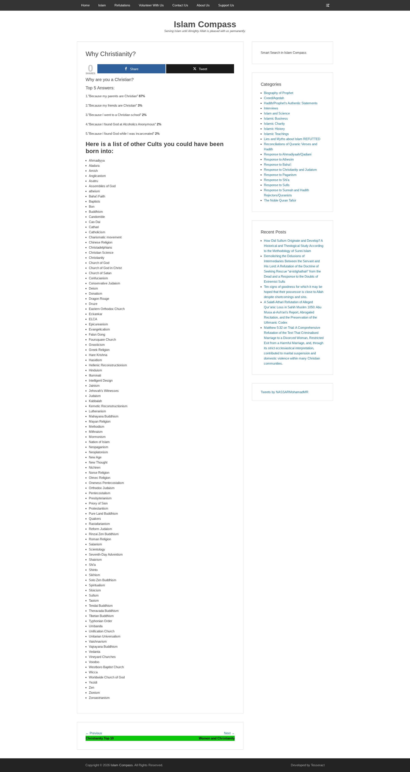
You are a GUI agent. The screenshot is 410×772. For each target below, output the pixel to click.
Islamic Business (276, 118)
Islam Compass (205, 24)
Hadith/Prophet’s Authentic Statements (291, 103)
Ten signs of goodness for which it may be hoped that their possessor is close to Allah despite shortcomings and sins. (293, 292)
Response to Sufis (277, 185)
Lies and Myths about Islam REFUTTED (292, 139)
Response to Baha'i (277, 164)
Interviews (271, 108)
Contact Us (180, 5)
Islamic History (274, 128)
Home (85, 5)
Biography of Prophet (278, 93)
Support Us (226, 5)
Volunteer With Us (151, 5)
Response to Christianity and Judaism (290, 169)
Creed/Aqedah (274, 98)
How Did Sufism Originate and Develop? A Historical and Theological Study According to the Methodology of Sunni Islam (293, 246)
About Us (203, 5)
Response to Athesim (279, 159)
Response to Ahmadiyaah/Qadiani (287, 154)
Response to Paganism (280, 175)
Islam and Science (277, 113)
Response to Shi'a (276, 180)
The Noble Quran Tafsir (280, 200)
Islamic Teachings (276, 134)
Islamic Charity (274, 123)
